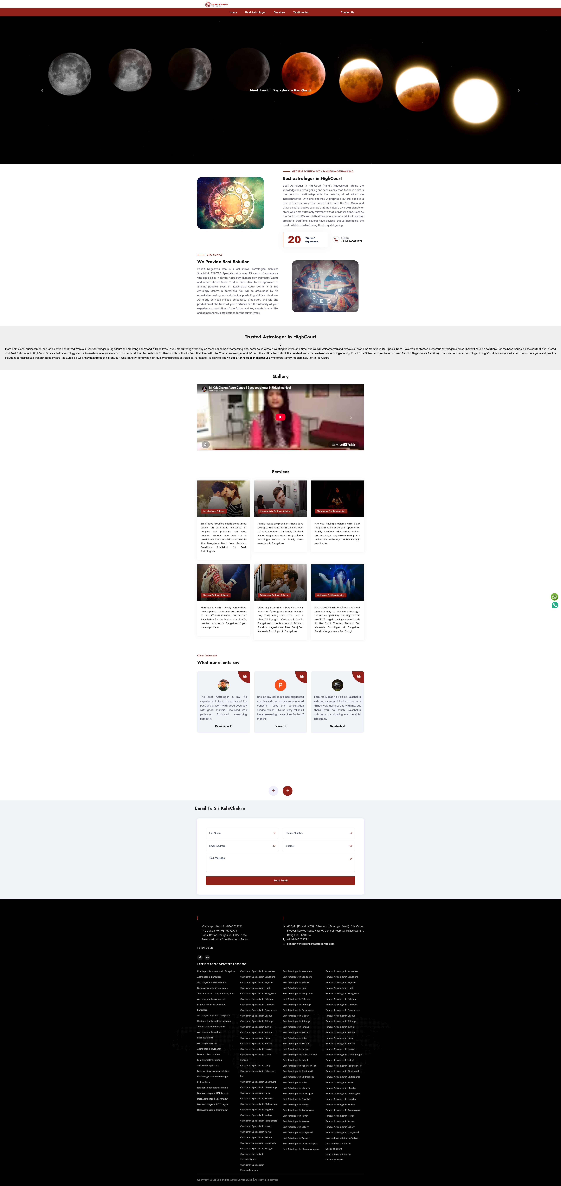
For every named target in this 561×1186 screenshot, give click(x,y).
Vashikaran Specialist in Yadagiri (256, 1148)
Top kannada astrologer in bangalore (215, 993)
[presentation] (273, 791)
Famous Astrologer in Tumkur (340, 1027)
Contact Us (347, 12)
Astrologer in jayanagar (209, 1049)
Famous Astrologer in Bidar (339, 1038)
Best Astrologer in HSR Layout (212, 1093)
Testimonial (300, 12)
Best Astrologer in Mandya (296, 1088)
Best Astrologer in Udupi (295, 1060)
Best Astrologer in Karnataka (297, 971)
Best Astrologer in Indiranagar (212, 1110)
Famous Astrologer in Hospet (340, 1043)
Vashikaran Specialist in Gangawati (258, 1143)
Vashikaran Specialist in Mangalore (258, 993)
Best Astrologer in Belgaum (296, 999)
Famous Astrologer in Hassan (340, 1049)
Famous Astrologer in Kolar (339, 1082)
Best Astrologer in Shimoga (296, 1021)
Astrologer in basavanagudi (211, 999)
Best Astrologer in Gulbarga (297, 1005)
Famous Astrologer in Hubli (339, 988)
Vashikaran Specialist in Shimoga (256, 1021)
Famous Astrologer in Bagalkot (341, 1099)
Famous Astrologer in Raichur (340, 1032)
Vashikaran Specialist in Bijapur (256, 1016)
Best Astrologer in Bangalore (297, 977)
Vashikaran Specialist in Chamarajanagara (252, 1167)
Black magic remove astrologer (212, 1076)
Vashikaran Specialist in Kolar (255, 1093)
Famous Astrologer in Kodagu (340, 1105)
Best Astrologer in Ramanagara (298, 1110)
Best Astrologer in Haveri (295, 1116)
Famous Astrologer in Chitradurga (342, 1077)
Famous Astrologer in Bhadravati (342, 1071)
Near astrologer (205, 1038)
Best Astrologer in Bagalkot (296, 1099)
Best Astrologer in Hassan (296, 1049)
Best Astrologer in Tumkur (296, 1027)
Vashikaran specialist (208, 1065)
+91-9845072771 (351, 241)
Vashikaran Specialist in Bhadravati (258, 1082)
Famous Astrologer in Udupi (339, 1060)
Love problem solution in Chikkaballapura (338, 1146)
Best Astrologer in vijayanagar (212, 1099)
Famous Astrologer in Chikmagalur (343, 1093)
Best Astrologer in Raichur (296, 1032)
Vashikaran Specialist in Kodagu (256, 1115)
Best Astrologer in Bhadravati (298, 1071)
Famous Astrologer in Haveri (339, 1116)
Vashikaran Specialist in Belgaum (256, 999)
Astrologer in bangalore (209, 1032)
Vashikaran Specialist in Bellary (256, 1137)
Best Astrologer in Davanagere (298, 1010)
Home (233, 12)
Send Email (280, 880)
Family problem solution (209, 1060)
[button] (42, 90)
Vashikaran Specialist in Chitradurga (258, 1087)
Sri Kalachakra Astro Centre (229, 1179)
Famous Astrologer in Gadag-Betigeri (344, 1055)
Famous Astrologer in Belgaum (340, 999)
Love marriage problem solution (213, 1071)
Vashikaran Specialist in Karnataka (257, 971)
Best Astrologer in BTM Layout (213, 1104)
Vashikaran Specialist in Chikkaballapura (252, 1157)
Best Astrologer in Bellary (296, 1127)
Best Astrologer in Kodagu (296, 1105)
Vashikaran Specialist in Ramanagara (258, 1121)
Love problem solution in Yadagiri (342, 1138)
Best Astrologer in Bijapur (296, 1016)
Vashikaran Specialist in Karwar (256, 1132)
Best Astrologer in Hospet (296, 1043)
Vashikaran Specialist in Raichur (256, 1032)
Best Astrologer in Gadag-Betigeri (300, 1055)
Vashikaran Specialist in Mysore (256, 982)
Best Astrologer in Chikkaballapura (300, 1143)
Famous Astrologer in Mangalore (342, 993)
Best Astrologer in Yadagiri (296, 1138)
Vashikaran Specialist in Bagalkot (257, 1110)
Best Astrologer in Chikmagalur (298, 1093)
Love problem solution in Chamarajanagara (338, 1157)
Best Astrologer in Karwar (296, 1121)
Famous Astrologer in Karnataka (341, 971)
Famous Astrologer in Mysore (340, 982)
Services (279, 12)
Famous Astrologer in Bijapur (340, 1016)
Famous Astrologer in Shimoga (340, 1021)
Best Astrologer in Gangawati (298, 1132)
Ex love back (203, 1082)
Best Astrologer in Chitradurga (298, 1077)
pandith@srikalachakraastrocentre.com (311, 943)
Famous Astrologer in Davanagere (342, 1010)
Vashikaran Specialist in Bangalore (257, 977)
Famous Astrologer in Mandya (340, 1088)
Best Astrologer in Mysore (296, 982)
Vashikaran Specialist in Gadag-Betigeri (256, 1057)
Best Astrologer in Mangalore (297, 993)
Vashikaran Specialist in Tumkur (256, 1027)
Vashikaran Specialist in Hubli (255, 988)
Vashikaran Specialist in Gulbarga (257, 1005)
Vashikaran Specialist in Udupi (255, 1065)
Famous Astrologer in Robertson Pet (343, 1066)
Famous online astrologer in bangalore (211, 1007)
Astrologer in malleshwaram (211, 982)
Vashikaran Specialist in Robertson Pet (257, 1074)
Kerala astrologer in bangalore (212, 988)
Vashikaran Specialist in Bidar (255, 1038)
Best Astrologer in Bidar (295, 1038)
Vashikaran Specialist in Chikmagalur (259, 1104)
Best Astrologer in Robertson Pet (299, 1066)
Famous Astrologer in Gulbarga (341, 1005)
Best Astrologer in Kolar (295, 1082)
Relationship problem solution (212, 1088)
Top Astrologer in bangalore (211, 1026)
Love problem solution (208, 1054)
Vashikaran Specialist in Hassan (256, 1049)
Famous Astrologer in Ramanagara (342, 1110)
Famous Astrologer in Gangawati (342, 1132)
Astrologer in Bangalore (209, 977)
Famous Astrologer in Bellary (340, 1127)
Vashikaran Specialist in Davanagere (258, 1010)
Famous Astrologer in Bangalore (341, 977)
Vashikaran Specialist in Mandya (256, 1098)
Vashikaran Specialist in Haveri (255, 1126)
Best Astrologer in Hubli (295, 988)
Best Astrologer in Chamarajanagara (301, 1149)
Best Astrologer (255, 12)
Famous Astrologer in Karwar (340, 1121)
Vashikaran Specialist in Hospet (256, 1043)
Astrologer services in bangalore (213, 1015)
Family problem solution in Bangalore (216, 971)
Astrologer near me (207, 1043)
